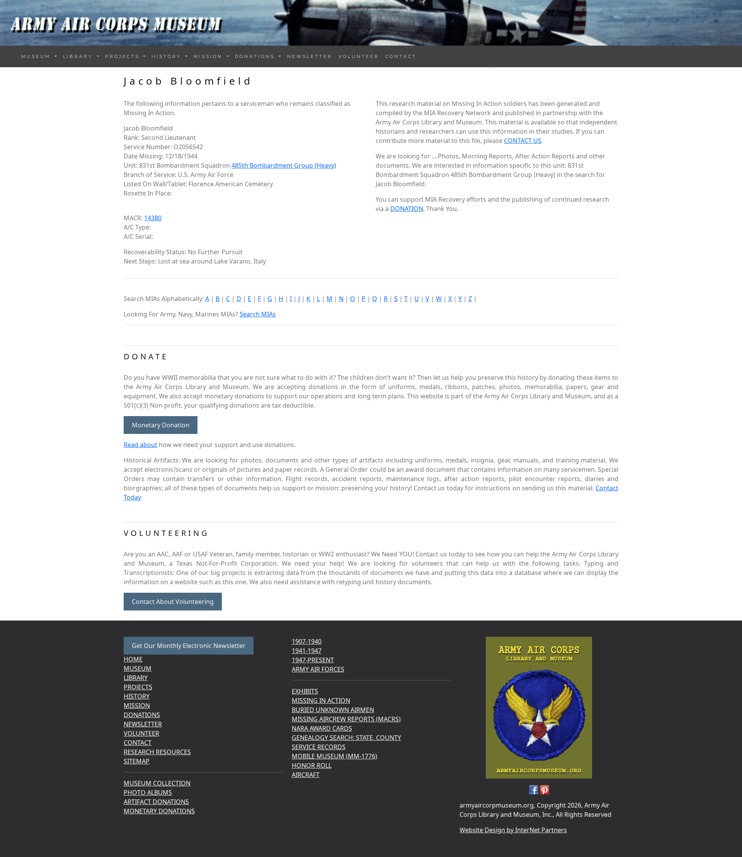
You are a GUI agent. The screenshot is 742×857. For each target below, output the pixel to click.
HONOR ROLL (312, 765)
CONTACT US (522, 140)
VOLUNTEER (359, 56)
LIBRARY (136, 677)
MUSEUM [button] (37, 56)
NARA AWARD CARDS (322, 728)
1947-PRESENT (313, 660)
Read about (140, 444)
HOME (133, 659)
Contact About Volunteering (173, 601)
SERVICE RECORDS (318, 747)
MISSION (137, 705)
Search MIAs (258, 314)
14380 (153, 218)
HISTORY (137, 696)
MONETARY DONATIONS (159, 811)
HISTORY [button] (167, 56)
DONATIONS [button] (256, 56)
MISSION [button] (209, 56)
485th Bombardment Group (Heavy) (283, 165)
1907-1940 (307, 641)
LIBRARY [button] (79, 56)
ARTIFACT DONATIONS (156, 801)
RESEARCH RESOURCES (157, 752)
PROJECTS (138, 687)
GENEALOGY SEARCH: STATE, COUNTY (346, 737)
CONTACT (401, 56)
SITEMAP (137, 761)
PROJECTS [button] (123, 56)
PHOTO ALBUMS (148, 792)
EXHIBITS (305, 691)
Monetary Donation (160, 425)
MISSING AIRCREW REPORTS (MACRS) (346, 719)
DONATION (406, 208)
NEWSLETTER (309, 56)
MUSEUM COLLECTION (157, 783)
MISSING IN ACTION (321, 700)
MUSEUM (137, 668)
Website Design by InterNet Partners (513, 830)
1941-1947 (307, 650)
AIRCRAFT (306, 774)
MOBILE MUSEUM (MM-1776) (334, 756)
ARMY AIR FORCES (318, 669)
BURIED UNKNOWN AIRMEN (333, 710)
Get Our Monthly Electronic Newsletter (188, 645)
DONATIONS (142, 715)
